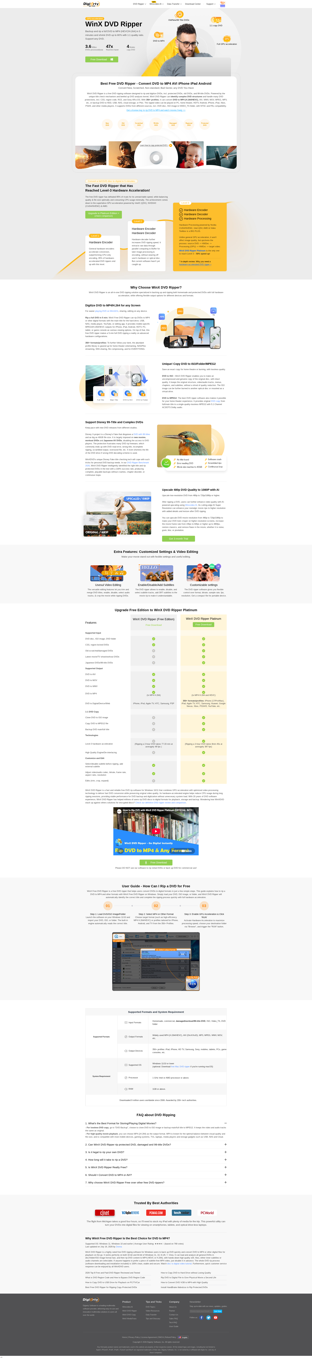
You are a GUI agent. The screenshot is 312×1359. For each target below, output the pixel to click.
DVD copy (215, 401)
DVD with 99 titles (142, 434)
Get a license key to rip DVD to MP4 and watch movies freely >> (156, 110)
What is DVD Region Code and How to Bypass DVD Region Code (115, 1277)
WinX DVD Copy (129, 1315)
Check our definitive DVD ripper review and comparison (160, 803)
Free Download (99, 59)
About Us (173, 1307)
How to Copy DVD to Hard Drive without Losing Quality (186, 1273)
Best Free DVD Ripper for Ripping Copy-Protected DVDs (111, 1287)
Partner (172, 1311)
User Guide (173, 1326)
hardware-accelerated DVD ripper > (195, 264)
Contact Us (173, 1315)
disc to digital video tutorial (179, 1263)
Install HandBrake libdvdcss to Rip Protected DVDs (184, 1287)
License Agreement (149, 1337)
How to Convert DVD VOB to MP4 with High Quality (184, 1282)
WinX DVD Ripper (129, 1311)
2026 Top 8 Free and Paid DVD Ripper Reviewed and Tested (112, 1273)
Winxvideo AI (155, 4)
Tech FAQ (173, 1322)
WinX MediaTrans (129, 1319)
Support (209, 4)
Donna (119, 1247)
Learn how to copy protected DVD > (154, 145)
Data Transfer (173, 4)
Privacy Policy (134, 1337)
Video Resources (153, 1311)
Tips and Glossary (153, 1319)
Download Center (193, 4)
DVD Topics (150, 1307)
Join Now (217, 1311)
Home (124, 1337)
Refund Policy (170, 1337)
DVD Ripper (138, 4)
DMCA (161, 1337)
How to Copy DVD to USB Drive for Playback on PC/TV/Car (112, 1282)
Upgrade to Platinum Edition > (103, 214)
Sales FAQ (173, 1319)
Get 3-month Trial (178, 538)
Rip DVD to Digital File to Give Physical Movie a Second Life (188, 1277)
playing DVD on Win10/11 (106, 311)
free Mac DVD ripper (180, 1066)
